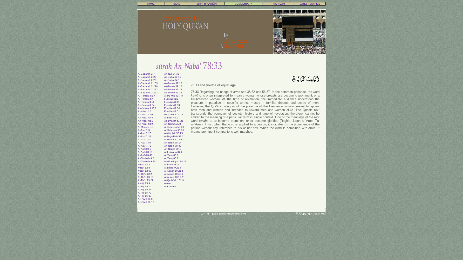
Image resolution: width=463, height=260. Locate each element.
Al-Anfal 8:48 (145, 155)
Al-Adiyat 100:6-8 (174, 174)
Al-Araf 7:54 (144, 142)
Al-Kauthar (170, 186)
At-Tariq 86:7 (171, 158)
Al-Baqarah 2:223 (148, 92)
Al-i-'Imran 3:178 (147, 108)
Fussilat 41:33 (172, 105)
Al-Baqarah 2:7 (146, 73)
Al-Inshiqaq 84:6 (173, 152)
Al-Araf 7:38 (144, 136)
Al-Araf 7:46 (144, 139)
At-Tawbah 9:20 (147, 161)
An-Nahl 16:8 (145, 199)
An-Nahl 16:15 (146, 202)
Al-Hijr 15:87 (144, 196)
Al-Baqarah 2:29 (147, 80)
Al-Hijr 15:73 (144, 192)
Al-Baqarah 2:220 (148, 86)
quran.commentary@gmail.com (228, 213)
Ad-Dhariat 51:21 (173, 120)
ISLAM (176, 3)
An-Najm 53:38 (172, 124)
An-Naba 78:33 (172, 145)
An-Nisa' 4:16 (145, 114)
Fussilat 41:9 (171, 99)
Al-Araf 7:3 (144, 130)
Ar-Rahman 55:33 (174, 127)
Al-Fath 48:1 (171, 117)
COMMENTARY (243, 3)
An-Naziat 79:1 (172, 149)
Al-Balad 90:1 (171, 164)
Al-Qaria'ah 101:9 (174, 180)
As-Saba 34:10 (172, 77)
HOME (151, 3)
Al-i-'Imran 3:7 (145, 99)
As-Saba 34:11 (172, 80)
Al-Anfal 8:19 (145, 152)
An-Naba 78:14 (172, 142)
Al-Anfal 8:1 (144, 149)
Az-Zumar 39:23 (173, 92)
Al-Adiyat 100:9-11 (174, 177)
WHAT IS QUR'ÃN (207, 3)
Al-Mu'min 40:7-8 (173, 95)
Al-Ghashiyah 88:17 (175, 161)
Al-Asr (167, 183)
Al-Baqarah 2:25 (147, 77)
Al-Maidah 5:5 (145, 127)
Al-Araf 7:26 (144, 133)
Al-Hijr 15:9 (144, 183)
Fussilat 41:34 (172, 108)
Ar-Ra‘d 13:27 (145, 180)
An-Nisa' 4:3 (144, 111)
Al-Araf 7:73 (144, 145)
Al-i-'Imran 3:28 (146, 102)
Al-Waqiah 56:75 (173, 133)
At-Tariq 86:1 (171, 155)
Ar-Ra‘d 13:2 (145, 174)
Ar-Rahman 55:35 (174, 130)
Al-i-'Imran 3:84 (146, 105)
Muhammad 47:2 (173, 114)
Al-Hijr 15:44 (144, 189)
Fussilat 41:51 (172, 111)
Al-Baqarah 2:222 (148, 89)
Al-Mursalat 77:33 (174, 139)
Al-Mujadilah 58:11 (174, 136)
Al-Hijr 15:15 (144, 186)
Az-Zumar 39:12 (173, 86)
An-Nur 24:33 (171, 73)
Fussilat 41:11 (172, 102)
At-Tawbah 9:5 (146, 158)
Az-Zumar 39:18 (173, 89)
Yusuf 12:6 (144, 167)
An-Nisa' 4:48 (145, 117)
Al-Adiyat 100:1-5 (174, 170)
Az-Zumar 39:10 (173, 83)
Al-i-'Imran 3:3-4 (146, 95)
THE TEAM (278, 3)
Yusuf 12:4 (144, 164)
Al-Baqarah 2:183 (148, 83)
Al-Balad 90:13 (172, 167)
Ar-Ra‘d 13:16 (145, 177)
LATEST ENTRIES (310, 3)
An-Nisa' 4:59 (145, 124)
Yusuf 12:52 (144, 170)
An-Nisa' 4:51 (145, 120)
